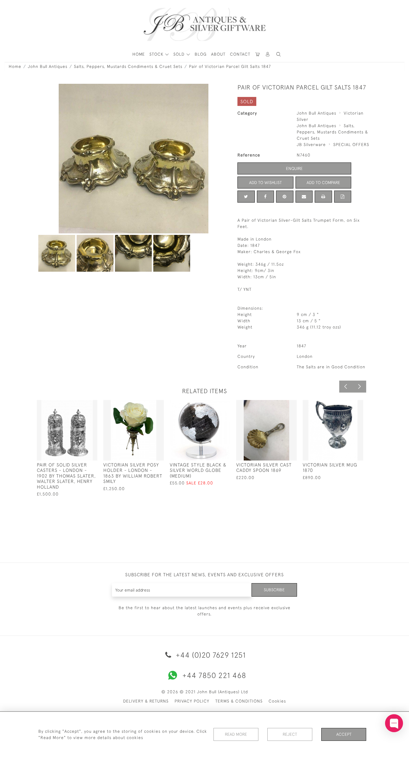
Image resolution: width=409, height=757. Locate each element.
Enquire (294, 168)
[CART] (258, 54)
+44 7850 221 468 (214, 675)
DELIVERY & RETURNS (146, 701)
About (218, 54)
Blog (201, 54)
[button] (268, 54)
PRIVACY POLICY (192, 701)
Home (15, 66)
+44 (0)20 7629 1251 (210, 654)
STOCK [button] (157, 54)
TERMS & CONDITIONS (239, 701)
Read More (236, 734)
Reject (290, 734)
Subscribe (274, 589)
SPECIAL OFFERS (351, 144)
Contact (240, 54)
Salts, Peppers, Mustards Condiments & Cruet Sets (128, 66)
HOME (138, 54)
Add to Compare (323, 182)
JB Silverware (311, 144)
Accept (344, 734)
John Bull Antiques (47, 66)
